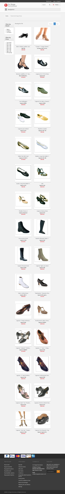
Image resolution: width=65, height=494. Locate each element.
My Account (48, 1)
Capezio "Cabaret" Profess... (23, 348)
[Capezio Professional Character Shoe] (42, 364)
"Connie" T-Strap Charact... (42, 46)
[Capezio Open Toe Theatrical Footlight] (23, 391)
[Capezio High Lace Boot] (42, 254)
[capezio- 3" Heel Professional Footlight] (23, 364)
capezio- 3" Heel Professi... (23, 375)
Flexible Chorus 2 (23, 211)
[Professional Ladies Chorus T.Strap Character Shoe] (42, 309)
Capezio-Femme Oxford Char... (42, 403)
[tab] (9, 25)
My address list (7, 471)
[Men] (23, 35)
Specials (20, 464)
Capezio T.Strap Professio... (23, 320)
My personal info (8, 466)
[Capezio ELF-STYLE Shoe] (42, 62)
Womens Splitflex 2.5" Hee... (23, 74)
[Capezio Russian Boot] (23, 254)
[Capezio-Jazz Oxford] (23, 117)
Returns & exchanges (23, 482)
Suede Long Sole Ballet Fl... (23, 183)
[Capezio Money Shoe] (42, 199)
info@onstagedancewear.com (39, 474)
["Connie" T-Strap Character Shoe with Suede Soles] (42, 35)
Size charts (20, 471)
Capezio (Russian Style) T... (42, 238)
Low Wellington (23, 101)
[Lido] (42, 172)
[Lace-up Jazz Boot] (23, 227)
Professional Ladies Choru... (42, 320)
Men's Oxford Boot (23, 293)
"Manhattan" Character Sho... (42, 293)
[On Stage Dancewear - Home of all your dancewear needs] (10, 5)
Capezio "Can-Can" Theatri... (23, 430)
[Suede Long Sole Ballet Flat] (23, 172)
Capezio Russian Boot (23, 266)
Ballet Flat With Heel (23, 156)
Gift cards (20, 469)
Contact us (20, 473)
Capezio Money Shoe (42, 211)
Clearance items (22, 466)
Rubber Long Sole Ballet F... (42, 156)
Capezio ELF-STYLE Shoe (42, 74)
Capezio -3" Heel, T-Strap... (42, 348)
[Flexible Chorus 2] (23, 199)
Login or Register (57, 1)
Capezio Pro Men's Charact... (42, 101)
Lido (42, 183)
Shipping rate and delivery (24, 484)
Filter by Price (8, 38)
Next (57, 24)
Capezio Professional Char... (42, 375)
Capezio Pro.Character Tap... (42, 430)
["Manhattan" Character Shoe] (42, 282)
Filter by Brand (8, 25)
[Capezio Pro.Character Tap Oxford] (42, 419)
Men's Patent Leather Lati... (23, 46)
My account (6, 464)
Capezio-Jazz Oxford (23, 129)
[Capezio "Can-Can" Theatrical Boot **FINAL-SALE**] (23, 419)
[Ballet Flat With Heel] (23, 145)
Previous (51, 24)
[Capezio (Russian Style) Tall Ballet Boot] (42, 227)
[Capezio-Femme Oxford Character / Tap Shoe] (42, 391)
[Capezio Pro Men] (42, 90)
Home (7, 16)
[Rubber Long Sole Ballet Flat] (42, 145)
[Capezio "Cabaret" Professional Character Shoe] (23, 336)
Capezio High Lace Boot (42, 266)
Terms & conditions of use (24, 480)
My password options (9, 475)
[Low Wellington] (23, 90)
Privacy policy (21, 478)
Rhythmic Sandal (42, 129)
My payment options (9, 469)
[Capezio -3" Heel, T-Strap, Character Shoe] (42, 336)
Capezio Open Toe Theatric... (23, 403)
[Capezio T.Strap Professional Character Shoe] (23, 309)
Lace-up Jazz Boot (23, 238)
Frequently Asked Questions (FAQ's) (24, 475)
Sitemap (20, 486)
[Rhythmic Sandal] (42, 117)
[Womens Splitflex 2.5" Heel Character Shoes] (23, 62)
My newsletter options (9, 473)
